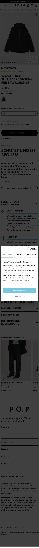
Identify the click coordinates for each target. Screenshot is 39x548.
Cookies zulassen (19, 290)
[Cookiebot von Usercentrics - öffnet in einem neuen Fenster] (28, 248)
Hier (15, 278)
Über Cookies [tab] (32, 254)
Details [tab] (19, 254)
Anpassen (18, 296)
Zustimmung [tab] (7, 254)
